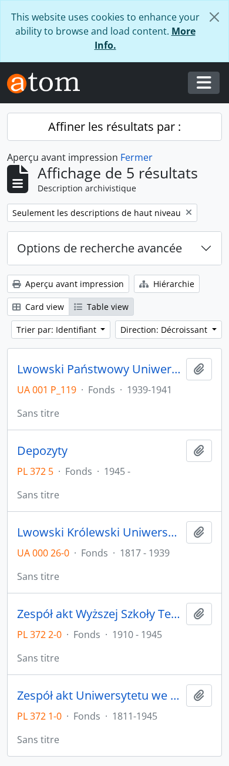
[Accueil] (48, 83)
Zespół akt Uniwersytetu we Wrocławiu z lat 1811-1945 (99, 696)
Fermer (136, 157)
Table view (107, 306)
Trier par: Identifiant (57, 329)
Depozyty (42, 451)
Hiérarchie (172, 283)
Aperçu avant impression (73, 283)
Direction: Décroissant (165, 329)
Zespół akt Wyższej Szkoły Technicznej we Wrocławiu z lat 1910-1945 (99, 614)
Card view (43, 306)
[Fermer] (214, 17)
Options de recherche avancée (99, 248)
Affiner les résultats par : (114, 126)
